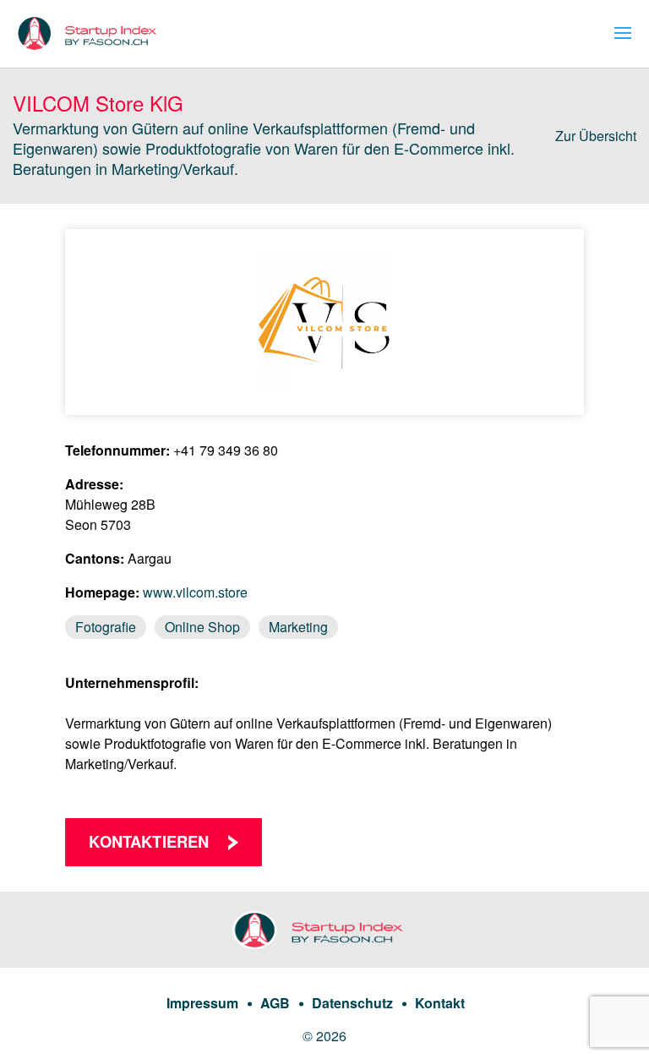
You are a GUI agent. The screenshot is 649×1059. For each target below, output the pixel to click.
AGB (275, 1003)
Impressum (202, 1003)
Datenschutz (352, 1003)
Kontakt (440, 1003)
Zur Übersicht (595, 135)
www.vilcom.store (195, 592)
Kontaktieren (149, 841)
